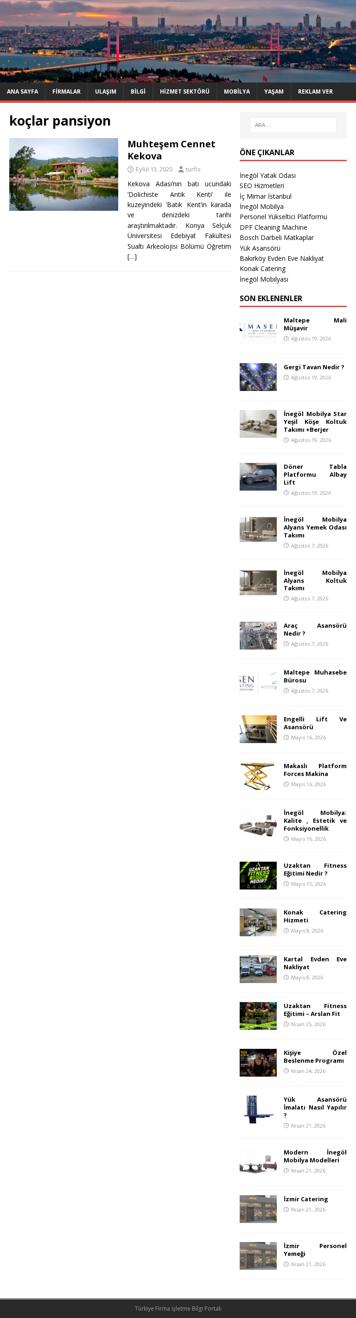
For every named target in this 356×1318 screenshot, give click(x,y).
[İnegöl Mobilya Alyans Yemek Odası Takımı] (258, 538)
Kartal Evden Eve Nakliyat (315, 963)
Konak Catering (263, 268)
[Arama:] (293, 125)
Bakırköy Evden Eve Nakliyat (282, 258)
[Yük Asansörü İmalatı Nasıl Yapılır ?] (258, 1118)
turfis (193, 169)
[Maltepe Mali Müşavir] (258, 338)
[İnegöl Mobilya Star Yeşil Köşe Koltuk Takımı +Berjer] (258, 432)
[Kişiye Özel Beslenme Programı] (258, 1071)
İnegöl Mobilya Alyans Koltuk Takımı (315, 580)
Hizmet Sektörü (185, 91)
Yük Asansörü (260, 248)
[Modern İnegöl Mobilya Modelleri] (258, 1171)
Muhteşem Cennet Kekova (171, 150)
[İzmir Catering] (258, 1217)
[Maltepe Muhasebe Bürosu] (258, 691)
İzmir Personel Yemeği (315, 1250)
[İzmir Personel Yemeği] (258, 1264)
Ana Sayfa (22, 91)
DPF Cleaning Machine (273, 227)
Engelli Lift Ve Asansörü (315, 723)
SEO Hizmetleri (262, 185)
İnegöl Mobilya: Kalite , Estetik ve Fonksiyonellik (315, 820)
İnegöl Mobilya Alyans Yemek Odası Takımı (315, 527)
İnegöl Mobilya (262, 206)
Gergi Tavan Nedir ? (314, 367)
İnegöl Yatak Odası (268, 175)
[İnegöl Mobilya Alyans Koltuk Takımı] (258, 590)
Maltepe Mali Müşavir (315, 324)
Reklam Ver (315, 91)
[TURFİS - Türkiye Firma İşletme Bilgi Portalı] (178, 76)
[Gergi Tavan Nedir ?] (258, 385)
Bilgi (138, 91)
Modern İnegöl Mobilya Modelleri (315, 1156)
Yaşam (274, 91)
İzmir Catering (306, 1199)
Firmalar (66, 91)
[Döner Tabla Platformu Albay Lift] (258, 485)
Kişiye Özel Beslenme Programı (315, 1056)
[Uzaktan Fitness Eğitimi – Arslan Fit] (258, 1024)
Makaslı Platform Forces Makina (315, 770)
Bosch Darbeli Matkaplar (277, 237)
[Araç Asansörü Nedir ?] (258, 644)
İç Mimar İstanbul (266, 196)
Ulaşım (105, 91)
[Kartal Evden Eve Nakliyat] (258, 977)
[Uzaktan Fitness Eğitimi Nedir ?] (258, 884)
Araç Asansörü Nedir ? (315, 629)
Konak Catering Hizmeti (315, 916)
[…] (132, 256)
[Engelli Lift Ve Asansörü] (258, 737)
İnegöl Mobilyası (264, 279)
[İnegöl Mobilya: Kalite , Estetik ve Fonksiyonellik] (258, 831)
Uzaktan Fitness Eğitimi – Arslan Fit (315, 1010)
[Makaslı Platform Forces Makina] (258, 784)
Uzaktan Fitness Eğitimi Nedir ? (315, 869)
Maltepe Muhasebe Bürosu (315, 676)
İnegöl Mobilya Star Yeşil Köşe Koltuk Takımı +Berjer (315, 422)
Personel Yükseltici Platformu (283, 216)
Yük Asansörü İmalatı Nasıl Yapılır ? (315, 1107)
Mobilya (237, 91)
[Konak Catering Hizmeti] (258, 931)
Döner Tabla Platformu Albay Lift (315, 474)
